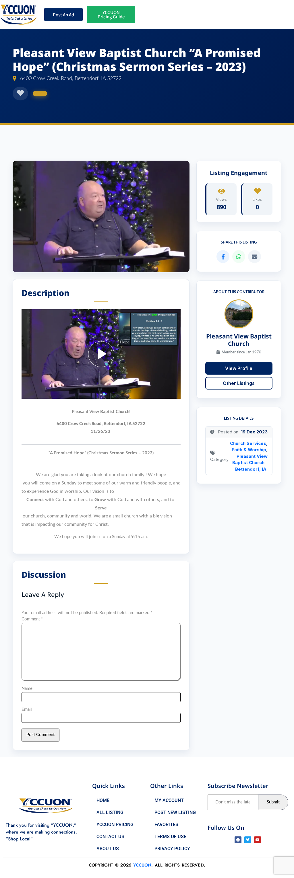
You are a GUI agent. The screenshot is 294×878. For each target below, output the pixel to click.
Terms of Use (170, 836)
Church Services (248, 443)
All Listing (109, 812)
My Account (169, 800)
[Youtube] (257, 839)
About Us (107, 848)
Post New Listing (175, 812)
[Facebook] (238, 839)
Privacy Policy (172, 848)
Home (102, 800)
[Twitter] (247, 839)
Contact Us (110, 836)
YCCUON (142, 865)
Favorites (166, 824)
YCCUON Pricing (115, 824)
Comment (32, 619)
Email (27, 709)
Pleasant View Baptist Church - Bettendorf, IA (250, 462)
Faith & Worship (249, 449)
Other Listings (239, 383)
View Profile (238, 368)
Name (27, 688)
